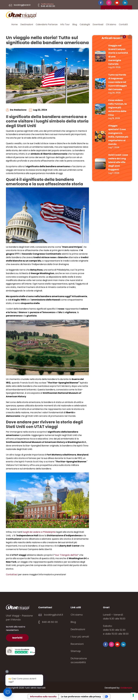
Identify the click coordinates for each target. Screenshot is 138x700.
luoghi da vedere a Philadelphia (39, 532)
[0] (121, 37)
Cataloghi (85, 24)
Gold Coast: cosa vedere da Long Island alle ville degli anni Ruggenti (118, 162)
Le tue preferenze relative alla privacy (81, 696)
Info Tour (65, 24)
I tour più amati (80, 636)
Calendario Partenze (47, 24)
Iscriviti (17, 637)
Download (98, 24)
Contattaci (12, 574)
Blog (74, 24)
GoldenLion (126, 687)
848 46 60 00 (49, 622)
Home (14, 24)
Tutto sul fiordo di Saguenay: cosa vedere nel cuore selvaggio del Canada (117, 82)
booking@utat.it (22, 4)
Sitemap (76, 651)
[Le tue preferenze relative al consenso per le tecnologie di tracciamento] (133, 695)
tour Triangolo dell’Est (66, 555)
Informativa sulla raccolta (43, 696)
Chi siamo (111, 24)
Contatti (123, 24)
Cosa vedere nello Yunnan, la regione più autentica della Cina (117, 108)
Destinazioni (26, 24)
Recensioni (77, 644)
